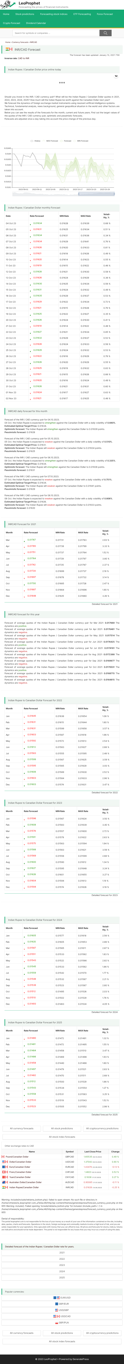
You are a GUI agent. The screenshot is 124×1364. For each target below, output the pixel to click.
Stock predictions (24, 14)
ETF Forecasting (82, 14)
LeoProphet (29, 3)
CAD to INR (23, 58)
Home (6, 14)
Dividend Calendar (36, 23)
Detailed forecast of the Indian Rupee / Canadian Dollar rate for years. (39, 1246)
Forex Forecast (105, 14)
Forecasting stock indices (53, 14)
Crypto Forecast (11, 23)
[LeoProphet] (8, 4)
